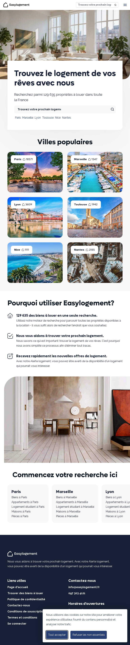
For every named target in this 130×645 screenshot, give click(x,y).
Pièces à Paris (20, 516)
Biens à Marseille (66, 497)
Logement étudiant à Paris (28, 506)
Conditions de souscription (26, 611)
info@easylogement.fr (84, 587)
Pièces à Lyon (114, 516)
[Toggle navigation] (125, 5)
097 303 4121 (76, 593)
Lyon (38, 117)
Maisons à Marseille (68, 511)
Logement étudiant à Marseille (75, 506)
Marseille (27, 117)
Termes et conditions (22, 617)
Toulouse (48, 117)
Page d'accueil (17, 587)
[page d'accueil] (22, 553)
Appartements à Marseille (72, 502)
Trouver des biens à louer (25, 593)
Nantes (66, 117)
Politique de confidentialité (26, 599)
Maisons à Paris (21, 511)
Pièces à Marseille (67, 516)
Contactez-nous (18, 605)
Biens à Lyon (114, 497)
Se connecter (16, 623)
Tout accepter (57, 634)
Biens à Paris (19, 497)
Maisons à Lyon (115, 511)
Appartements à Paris (25, 502)
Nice (58, 117)
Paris (18, 117)
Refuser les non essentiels (88, 634)
